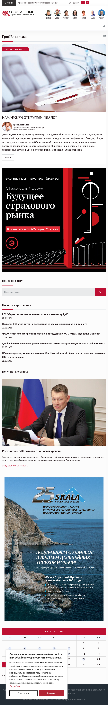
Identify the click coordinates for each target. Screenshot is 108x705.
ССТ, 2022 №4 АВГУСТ (15, 49)
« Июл (5, 675)
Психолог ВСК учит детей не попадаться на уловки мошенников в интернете (44, 324)
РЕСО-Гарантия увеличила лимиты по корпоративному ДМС (35, 314)
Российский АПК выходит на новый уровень (31, 451)
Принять (51, 693)
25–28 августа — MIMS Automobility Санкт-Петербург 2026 (49, 3)
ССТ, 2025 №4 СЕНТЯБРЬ (15, 466)
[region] (37, 674)
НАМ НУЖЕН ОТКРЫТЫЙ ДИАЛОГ (29, 117)
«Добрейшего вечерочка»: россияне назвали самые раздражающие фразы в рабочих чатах (53, 343)
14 (69, 653)
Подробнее (15, 686)
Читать (8, 157)
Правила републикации (35, 699)
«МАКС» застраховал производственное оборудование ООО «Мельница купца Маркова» (51, 333)
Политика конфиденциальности (68, 699)
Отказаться (23, 693)
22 (83, 659)
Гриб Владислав (21, 125)
